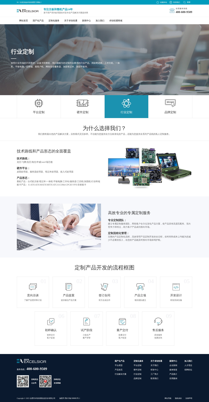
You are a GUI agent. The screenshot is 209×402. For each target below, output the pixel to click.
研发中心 (154, 370)
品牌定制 (137, 378)
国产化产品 (38, 20)
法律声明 (188, 398)
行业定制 (137, 374)
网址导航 (168, 398)
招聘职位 (188, 370)
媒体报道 (173, 370)
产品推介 (173, 374)
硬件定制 (137, 370)
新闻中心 (86, 20)
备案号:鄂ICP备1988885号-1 (69, 398)
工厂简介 (154, 374)
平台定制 (137, 365)
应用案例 (173, 378)
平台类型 (119, 365)
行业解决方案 (120, 374)
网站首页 (23, 20)
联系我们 (176, 2)
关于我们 (154, 365)
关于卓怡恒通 (70, 20)
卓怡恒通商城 (115, 20)
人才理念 (188, 365)
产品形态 (119, 370)
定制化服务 (54, 20)
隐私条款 (178, 398)
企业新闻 (173, 365)
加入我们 (100, 20)
